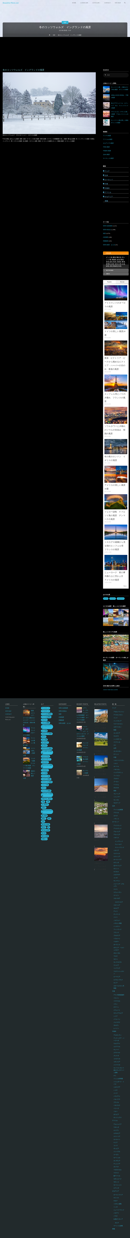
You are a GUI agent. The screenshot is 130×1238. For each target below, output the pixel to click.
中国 (43, 801)
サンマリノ (117, 880)
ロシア (116, 982)
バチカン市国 (118, 923)
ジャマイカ (117, 1065)
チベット (116, 754)
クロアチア (117, 874)
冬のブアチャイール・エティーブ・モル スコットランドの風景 (119, 105)
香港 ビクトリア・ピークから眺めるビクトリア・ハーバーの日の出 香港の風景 (29, 718)
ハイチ (116, 1090)
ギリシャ (116, 868)
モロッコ (116, 1182)
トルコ (116, 763)
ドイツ (116, 917)
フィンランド (118, 929)
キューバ (116, 1049)
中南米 (114, 1031)
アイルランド (45, 711)
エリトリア (117, 1136)
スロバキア (45, 762)
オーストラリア (118, 1194)
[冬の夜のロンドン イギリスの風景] (115, 446)
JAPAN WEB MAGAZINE (110, 689)
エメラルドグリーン (47, 726)
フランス (116, 932)
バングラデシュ (118, 772)
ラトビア (116, 965)
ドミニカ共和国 (118, 1078)
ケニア (116, 1142)
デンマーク (117, 914)
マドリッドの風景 (47, 782)
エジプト (116, 1130)
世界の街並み (107, 229)
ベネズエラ (117, 1105)
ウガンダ (116, 1127)
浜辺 (43, 821)
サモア (116, 1201)
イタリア (116, 850)
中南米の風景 (107, 150)
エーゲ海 (44, 730)
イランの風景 (45, 722)
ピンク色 (44, 773)
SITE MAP (8, 711)
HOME (7, 708)
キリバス (116, 1197)
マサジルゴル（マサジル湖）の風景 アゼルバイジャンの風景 (119, 114)
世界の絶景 (43, 139)
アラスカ (116, 812)
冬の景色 (6, 139)
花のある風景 (45, 830)
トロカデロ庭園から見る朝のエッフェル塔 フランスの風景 (114, 546)
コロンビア (117, 1061)
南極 (113, 1229)
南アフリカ (117, 1176)
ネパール (116, 766)
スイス (116, 889)
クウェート (117, 1010)
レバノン (116, 1028)
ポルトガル (117, 953)
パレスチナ (117, 1022)
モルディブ (117, 803)
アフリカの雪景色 (47, 714)
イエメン (116, 998)
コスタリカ (117, 1058)
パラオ (116, 1216)
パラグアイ (117, 1096)
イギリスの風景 (17, 141)
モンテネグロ (118, 962)
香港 (115, 790)
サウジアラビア (118, 1013)
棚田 (49, 818)
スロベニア (117, 905)
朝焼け (44, 818)
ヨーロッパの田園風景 (53, 139)
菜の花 (44, 833)
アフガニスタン (118, 715)
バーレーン (117, 1019)
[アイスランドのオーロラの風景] (115, 292)
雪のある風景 (71, 139)
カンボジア (45, 742)
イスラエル (117, 1001)
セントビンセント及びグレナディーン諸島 (119, 1070)
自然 (24, 139)
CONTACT (8, 714)
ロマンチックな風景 (47, 794)
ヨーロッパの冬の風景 (33, 139)
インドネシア (118, 721)
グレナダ (116, 1055)
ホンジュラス (118, 1117)
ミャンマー (117, 796)
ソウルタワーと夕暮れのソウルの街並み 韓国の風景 (114, 430)
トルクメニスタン (119, 760)
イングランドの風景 (83, 139)
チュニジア (117, 1163)
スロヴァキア (119, 902)
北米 (113, 806)
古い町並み (45, 804)
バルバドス (117, 1099)
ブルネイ (116, 778)
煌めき (44, 827)
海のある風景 (45, 824)
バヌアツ (116, 1213)
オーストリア (118, 859)
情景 (65, 22)
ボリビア (116, 1114)
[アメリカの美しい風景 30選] (115, 474)
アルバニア (117, 831)
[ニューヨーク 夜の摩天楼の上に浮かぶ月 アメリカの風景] (115, 562)
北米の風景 (106, 154)
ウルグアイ (117, 1043)
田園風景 (105, 241)
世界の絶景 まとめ (109, 244)
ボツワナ (116, 1166)
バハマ (116, 1093)
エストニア (117, 856)
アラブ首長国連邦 (119, 995)
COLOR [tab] (108, 253)
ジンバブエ (117, 1151)
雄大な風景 (45, 836)
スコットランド (46, 759)
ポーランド (117, 944)
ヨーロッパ (115, 821)
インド (116, 717)
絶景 (36, 141)
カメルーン (117, 1139)
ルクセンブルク (118, 979)
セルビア (116, 908)
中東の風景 (106, 147)
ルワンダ (116, 1188)
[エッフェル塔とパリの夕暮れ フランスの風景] (115, 383)
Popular (109, 282)
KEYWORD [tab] (109, 270)
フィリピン (117, 775)
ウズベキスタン (118, 724)
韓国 (115, 730)
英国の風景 (60, 141)
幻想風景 (105, 237)
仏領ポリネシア (118, 1219)
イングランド (6, 141)
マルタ (116, 956)
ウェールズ (118, 844)
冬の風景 (25, 141)
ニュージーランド (119, 1210)
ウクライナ (117, 853)
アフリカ (115, 1120)
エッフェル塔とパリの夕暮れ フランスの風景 (115, 397)
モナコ (44, 787)
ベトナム (116, 784)
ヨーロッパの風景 (70, 141)
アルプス (44, 720)
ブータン (116, 781)
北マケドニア (118, 865)
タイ (115, 745)
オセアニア (115, 1191)
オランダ (116, 862)
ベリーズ (116, 1108)
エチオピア (117, 1133)
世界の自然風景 (107, 226)
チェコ (116, 911)
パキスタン (117, 769)
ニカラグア (117, 1087)
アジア (114, 708)
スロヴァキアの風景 (47, 766)
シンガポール (118, 739)
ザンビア (116, 1148)
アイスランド (45, 708)
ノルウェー (117, 920)
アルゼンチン (118, 1035)
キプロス (44, 745)
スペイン (116, 895)
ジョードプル (45, 756)
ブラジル (116, 1102)
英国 (39, 141)
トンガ (116, 1207)
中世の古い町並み (47, 798)
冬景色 (92, 139)
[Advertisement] (65, 50)
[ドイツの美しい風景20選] (115, 320)
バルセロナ (45, 770)
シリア (116, 1016)
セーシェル (117, 1157)
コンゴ (116, 1145)
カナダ (44, 736)
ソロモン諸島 (118, 1204)
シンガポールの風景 (47, 752)
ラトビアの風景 (46, 790)
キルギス (116, 736)
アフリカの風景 (107, 139)
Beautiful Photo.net (11, 3)
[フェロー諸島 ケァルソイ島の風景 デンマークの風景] (115, 501)
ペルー (116, 1111)
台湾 (115, 748)
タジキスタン (118, 751)
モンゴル (116, 800)
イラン (116, 1004)
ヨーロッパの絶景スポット (49, 141)
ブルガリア (117, 935)
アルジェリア (118, 1124)
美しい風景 (63, 139)
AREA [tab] (108, 273)
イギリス (31, 141)
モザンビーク (118, 1179)
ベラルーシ (117, 938)
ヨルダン (116, 1025)
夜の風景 (44, 815)
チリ (115, 1075)
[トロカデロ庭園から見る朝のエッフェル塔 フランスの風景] (115, 532)
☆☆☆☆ (112, 598)
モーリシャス (118, 1185)
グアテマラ (117, 1052)
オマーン (116, 1007)
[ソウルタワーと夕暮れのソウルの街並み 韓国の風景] (115, 415)
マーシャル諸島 (118, 1225)
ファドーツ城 (45, 776)
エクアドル (117, 1046)
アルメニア (117, 834)
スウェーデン (118, 892)
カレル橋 (44, 739)
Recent (122, 282)
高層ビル (44, 839)
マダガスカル (118, 1169)
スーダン (116, 1154)
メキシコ (116, 818)
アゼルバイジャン (119, 711)
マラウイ (116, 1173)
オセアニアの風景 (108, 143)
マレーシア (117, 793)
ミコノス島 (45, 785)
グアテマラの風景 (47, 748)
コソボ (116, 877)
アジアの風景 (107, 135)
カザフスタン (118, 727)
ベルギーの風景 (46, 779)
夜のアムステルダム (47, 811)
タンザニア (117, 1160)
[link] (124, 3)
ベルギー (116, 941)
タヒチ (117, 1222)
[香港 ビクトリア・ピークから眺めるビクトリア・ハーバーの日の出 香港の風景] (115, 348)
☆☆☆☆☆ (121, 598)
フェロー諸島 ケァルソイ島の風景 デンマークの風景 (114, 515)
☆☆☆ (106, 598)
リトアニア (117, 968)
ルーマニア (117, 976)
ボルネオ (116, 787)
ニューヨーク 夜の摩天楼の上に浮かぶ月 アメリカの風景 (114, 576)
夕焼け (44, 807)
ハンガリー (117, 926)
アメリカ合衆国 (46, 717)
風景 (21, 139)
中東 (48, 801)
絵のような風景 (14, 139)
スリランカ (117, 742)
